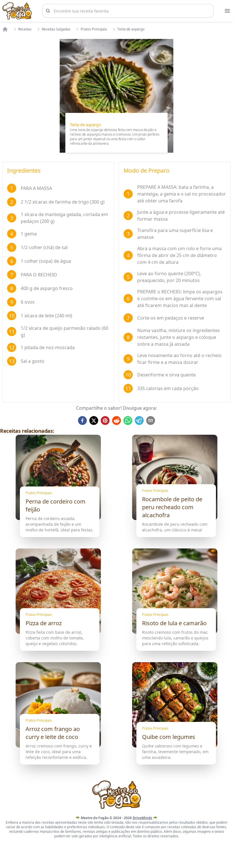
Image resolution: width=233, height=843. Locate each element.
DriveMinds (142, 817)
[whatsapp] (127, 420)
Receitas (25, 29)
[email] (150, 420)
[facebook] (82, 420)
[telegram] (139, 420)
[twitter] (93, 420)
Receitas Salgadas (56, 29)
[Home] (5, 29)
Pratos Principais (94, 29)
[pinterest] (105, 420)
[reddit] (116, 420)
